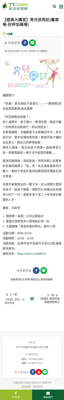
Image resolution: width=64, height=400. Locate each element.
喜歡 (9, 34)
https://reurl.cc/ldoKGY (31, 253)
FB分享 (16, 397)
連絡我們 (48, 397)
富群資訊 (38, 386)
